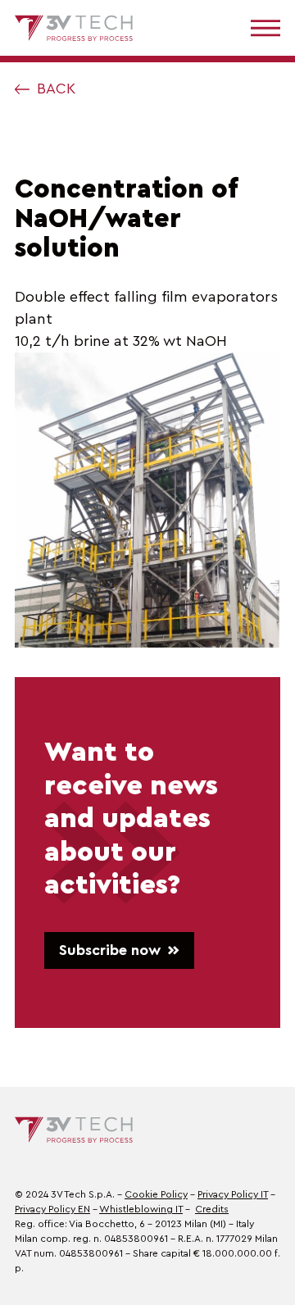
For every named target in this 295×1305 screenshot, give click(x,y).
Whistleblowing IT (141, 1209)
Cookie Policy (156, 1194)
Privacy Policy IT (232, 1194)
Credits (212, 1209)
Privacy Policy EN (52, 1209)
